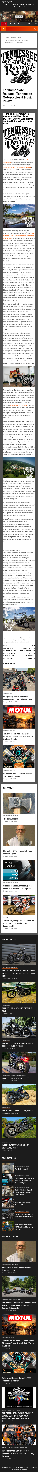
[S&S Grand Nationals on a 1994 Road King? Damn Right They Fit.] (8, 1226)
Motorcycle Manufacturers (9, 1299)
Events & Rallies (7, 86)
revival (30, 640)
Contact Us (15, 4)
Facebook (18, 539)
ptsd (26, 640)
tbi (20, 642)
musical (21, 640)
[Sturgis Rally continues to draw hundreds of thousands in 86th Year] (19, 679)
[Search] (35, 29)
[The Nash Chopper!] (19, 803)
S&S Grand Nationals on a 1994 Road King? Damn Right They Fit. (24, 1227)
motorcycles (7, 640)
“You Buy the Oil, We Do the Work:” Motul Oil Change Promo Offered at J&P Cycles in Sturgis (18, 736)
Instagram (24, 539)
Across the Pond (19, 7)
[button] (8, 29)
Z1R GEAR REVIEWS (6, 1142)
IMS (23, 638)
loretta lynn (29, 638)
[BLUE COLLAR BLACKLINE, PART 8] (19, 1062)
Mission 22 (27, 527)
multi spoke (15, 640)
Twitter (5, 542)
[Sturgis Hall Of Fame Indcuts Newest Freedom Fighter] (19, 835)
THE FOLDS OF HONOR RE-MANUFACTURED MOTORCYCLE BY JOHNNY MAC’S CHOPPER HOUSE (19, 973)
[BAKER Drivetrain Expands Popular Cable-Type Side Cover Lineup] (8, 1191)
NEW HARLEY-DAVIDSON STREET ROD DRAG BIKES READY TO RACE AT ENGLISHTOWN (9, 652)
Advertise (31, 4)
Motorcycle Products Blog (10, 815)
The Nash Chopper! (10, 818)
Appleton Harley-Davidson (18, 405)
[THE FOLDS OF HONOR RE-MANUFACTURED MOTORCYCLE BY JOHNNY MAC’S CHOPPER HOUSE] (19, 954)
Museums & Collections (9, 848)
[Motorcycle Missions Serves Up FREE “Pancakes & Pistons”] (19, 756)
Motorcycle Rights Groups (9, 1410)
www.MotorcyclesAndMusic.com (13, 537)
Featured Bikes (14, 967)
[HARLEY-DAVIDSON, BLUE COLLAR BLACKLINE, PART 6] (19, 1127)
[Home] (3, 29)
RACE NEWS (5, 917)
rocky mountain (8, 642)
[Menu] (8, 29)
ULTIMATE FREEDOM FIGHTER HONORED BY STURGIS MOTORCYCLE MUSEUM (27, 652)
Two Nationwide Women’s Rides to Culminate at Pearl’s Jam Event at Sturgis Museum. (18, 1453)
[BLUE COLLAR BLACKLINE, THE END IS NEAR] (19, 992)
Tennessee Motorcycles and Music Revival (17, 167)
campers (9, 638)
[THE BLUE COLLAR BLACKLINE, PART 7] (19, 1094)
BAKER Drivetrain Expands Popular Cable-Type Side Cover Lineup (23, 1192)
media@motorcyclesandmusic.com (14, 599)
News (14, 730)
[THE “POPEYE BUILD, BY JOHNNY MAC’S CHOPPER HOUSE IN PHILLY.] (19, 1027)
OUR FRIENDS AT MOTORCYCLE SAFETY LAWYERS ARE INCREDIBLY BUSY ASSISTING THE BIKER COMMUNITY (17, 1416)
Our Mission (23, 4)
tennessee (25, 642)
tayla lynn (15, 642)
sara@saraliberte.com (10, 604)
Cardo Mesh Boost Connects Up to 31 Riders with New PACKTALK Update (24, 1180)
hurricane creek (17, 638)
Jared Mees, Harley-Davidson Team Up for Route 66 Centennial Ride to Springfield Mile (18, 923)
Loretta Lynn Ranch (12, 491)
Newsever (14, 1470)
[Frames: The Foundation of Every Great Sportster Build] (8, 1214)
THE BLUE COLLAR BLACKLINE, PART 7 (17, 1110)
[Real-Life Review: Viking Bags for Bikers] (8, 1203)
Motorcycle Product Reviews (18, 1075)
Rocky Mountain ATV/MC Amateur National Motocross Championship (18, 235)
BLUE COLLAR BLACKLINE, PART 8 (15, 1078)
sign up (15, 534)
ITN (5, 105)
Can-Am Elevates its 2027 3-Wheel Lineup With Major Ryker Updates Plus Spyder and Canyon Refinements (19, 1305)
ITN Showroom (6, 967)
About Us (7, 4)
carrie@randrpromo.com (12, 602)
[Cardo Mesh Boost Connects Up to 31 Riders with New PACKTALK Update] (19, 870)
